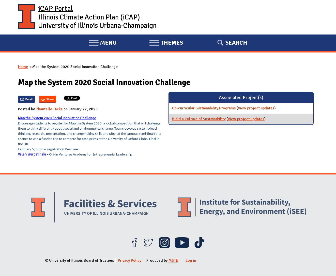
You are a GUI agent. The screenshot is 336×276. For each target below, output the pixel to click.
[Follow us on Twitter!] (148, 246)
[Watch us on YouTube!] (182, 246)
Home (23, 66)
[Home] (26, 17)
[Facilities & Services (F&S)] (94, 207)
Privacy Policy (129, 260)
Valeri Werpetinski (32, 154)
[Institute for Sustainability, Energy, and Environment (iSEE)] (242, 208)
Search (236, 42)
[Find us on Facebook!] (134, 246)
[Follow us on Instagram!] (164, 246)
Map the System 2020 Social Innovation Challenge (57, 118)
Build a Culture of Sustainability (199, 119)
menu (103, 43)
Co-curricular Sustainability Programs (204, 108)
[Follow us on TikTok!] (199, 246)
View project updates (256, 108)
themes (166, 43)
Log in (191, 260)
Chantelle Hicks (49, 109)
